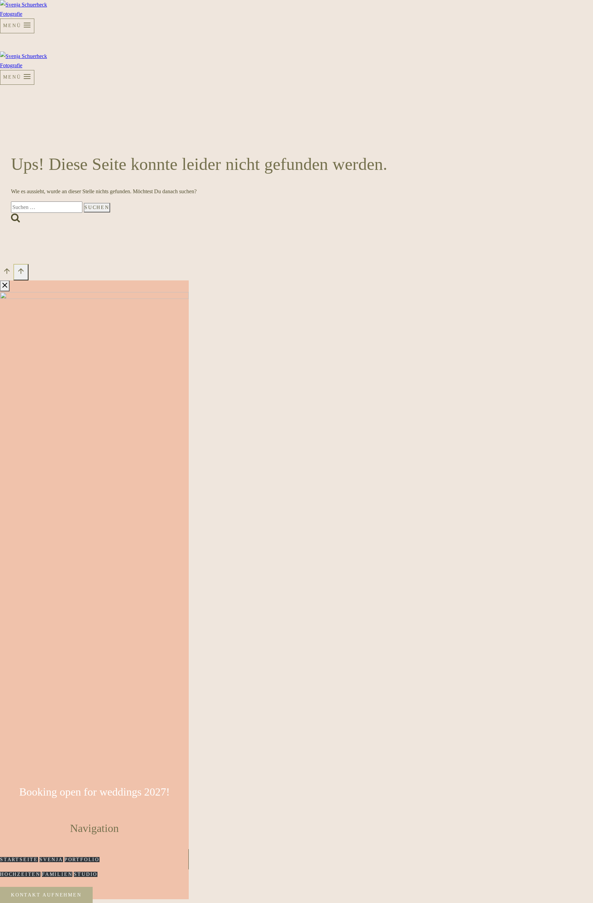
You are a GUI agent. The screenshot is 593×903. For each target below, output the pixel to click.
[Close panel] (5, 285)
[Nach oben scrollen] (6, 273)
